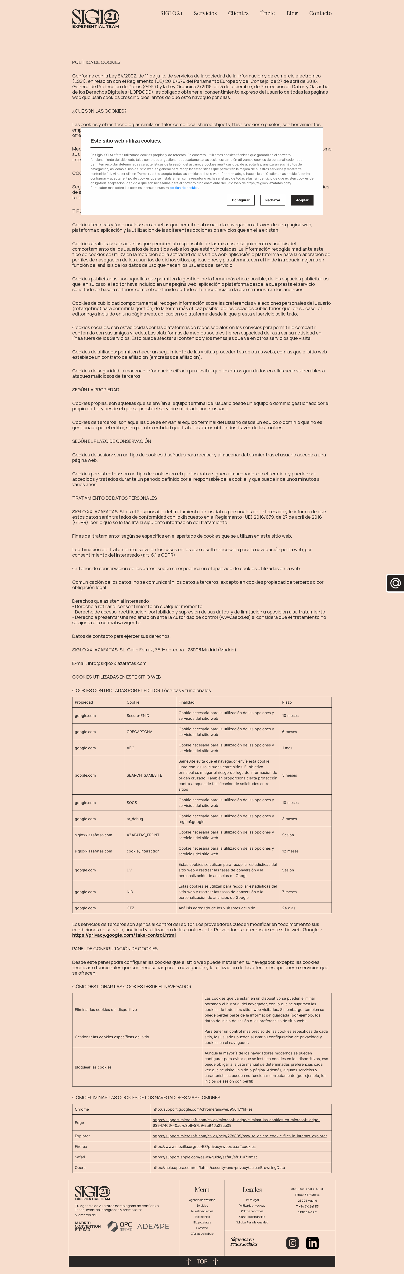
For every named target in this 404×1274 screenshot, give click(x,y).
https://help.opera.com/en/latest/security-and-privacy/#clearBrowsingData (219, 1167)
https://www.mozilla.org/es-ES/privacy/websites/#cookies (204, 1146)
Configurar (241, 200)
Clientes (238, 13)
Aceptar (302, 200)
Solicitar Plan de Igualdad (252, 1222)
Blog (292, 13)
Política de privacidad (252, 1206)
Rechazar (272, 200)
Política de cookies (252, 1211)
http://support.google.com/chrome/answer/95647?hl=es (202, 1109)
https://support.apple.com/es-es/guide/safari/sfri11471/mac (205, 1157)
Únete (267, 13)
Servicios (205, 13)
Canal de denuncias (252, 1217)
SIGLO (171, 13)
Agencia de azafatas (202, 1200)
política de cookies (184, 188)
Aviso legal (252, 1200)
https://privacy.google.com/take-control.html (124, 935)
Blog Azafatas (202, 1222)
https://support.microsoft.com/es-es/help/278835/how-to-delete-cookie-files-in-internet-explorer (240, 1136)
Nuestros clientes (202, 1211)
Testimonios (202, 1217)
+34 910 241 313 (309, 1206)
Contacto (320, 13)
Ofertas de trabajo (202, 1234)
